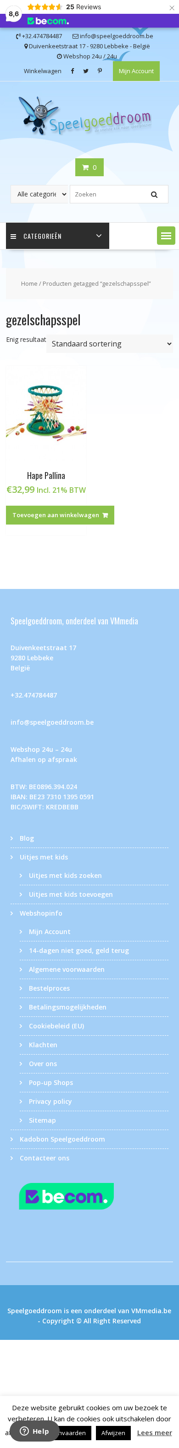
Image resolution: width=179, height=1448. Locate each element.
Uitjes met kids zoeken (65, 875)
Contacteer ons (44, 1158)
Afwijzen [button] (113, 1433)
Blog (27, 838)
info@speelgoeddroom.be (52, 722)
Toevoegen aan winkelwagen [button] (55, 515)
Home (29, 283)
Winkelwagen (43, 71)
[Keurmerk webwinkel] (89, 1198)
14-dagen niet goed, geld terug (79, 950)
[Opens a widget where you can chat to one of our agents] (34, 1431)
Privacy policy (50, 1101)
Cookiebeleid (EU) (56, 1025)
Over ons (43, 1063)
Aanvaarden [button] (68, 1433)
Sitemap (42, 1120)
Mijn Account (136, 71)
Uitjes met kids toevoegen (71, 894)
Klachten (43, 1044)
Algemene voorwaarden (67, 969)
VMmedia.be (151, 1310)
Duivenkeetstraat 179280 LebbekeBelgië (43, 657)
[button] (166, 235)
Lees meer (154, 1432)
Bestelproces (49, 988)
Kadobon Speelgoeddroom (62, 1139)
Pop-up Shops (51, 1082)
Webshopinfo (41, 913)
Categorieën (42, 236)
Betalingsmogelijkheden (67, 1007)
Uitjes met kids (44, 857)
